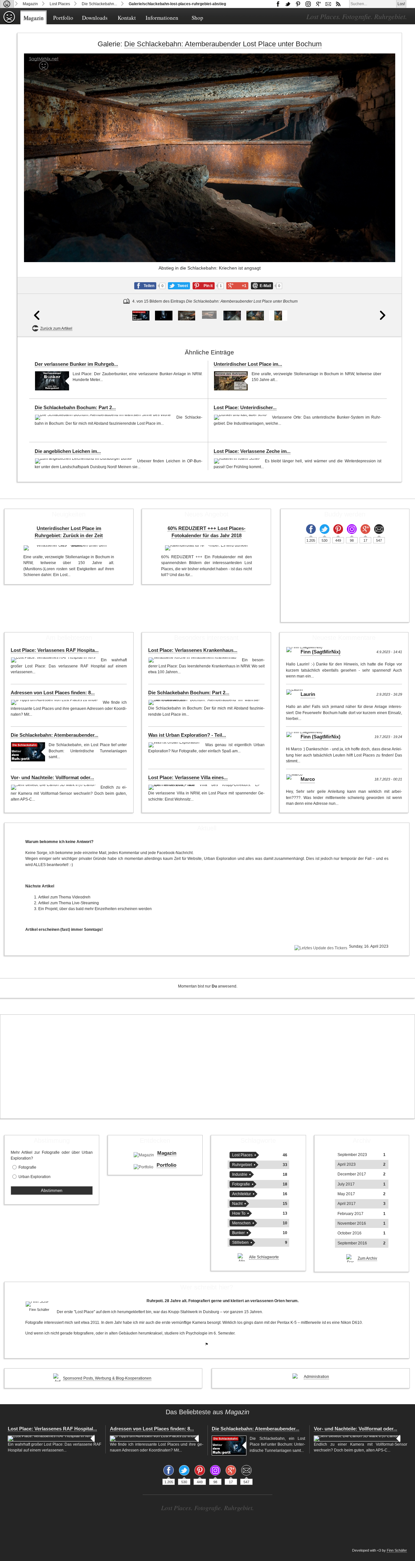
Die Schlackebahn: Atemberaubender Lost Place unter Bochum (223, 44)
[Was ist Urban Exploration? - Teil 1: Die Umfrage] (175, 745)
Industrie (239, 1174)
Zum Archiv (367, 1258)
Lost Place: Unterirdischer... (245, 407)
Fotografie (27, 1167)
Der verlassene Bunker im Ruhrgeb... (76, 364)
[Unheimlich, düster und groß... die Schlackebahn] (163, 315)
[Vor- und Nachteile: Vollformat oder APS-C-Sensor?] (54, 787)
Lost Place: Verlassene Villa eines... (188, 777)
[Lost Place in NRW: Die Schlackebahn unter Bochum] (141, 315)
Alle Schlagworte (264, 1257)
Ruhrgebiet (242, 1164)
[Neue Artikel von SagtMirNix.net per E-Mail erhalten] (328, 3)
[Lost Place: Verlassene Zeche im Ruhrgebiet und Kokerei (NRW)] (238, 461)
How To (238, 1213)
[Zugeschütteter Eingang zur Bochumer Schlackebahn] (232, 315)
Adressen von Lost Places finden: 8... (53, 692)
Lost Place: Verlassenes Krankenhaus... (192, 650)
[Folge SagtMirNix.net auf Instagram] (308, 3)
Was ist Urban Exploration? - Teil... (187, 735)
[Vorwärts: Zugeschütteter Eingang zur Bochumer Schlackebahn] (382, 194)
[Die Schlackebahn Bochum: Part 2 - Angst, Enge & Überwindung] (104, 417)
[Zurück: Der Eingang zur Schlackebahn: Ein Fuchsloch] (37, 194)
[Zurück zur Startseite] (7, 4)
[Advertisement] (207, 1066)
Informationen (162, 17)
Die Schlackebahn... (99, 4)
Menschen (241, 1223)
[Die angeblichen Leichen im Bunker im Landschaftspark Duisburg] (84, 461)
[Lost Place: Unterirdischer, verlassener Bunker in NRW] (241, 417)
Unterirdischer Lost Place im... (248, 364)
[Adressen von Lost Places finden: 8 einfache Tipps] (55, 702)
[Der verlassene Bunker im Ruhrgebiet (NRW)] (52, 381)
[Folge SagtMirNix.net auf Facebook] (277, 3)
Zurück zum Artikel (56, 328)
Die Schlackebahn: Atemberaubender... (54, 735)
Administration (316, 1376)
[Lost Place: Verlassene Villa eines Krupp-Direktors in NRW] (204, 787)
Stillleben (240, 1242)
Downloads (95, 17)
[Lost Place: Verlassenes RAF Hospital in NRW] (54, 660)
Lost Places (60, 4)
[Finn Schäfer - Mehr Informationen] (39, 1304)
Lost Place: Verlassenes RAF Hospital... (52, 1428)
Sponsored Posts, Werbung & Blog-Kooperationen (107, 1378)
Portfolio (63, 17)
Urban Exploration (34, 1176)
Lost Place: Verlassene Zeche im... (252, 451)
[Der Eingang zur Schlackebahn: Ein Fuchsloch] (187, 315)
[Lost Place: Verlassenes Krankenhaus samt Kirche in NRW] (193, 660)
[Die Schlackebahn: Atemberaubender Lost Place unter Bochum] (28, 752)
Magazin (30, 4)
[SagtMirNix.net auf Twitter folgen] (287, 3)
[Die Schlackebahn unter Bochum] (278, 315)
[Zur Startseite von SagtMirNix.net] (9, 22)
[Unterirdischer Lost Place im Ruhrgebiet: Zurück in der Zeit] (231, 381)
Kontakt (127, 17)
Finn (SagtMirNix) (320, 651)
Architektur (241, 1194)
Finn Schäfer (397, 1550)
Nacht (237, 1203)
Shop (197, 17)
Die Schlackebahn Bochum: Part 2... (75, 407)
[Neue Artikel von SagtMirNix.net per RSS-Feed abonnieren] (338, 3)
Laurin (308, 694)
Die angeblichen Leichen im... (68, 451)
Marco (308, 779)
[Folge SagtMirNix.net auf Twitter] (324, 529)
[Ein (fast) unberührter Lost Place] (255, 315)
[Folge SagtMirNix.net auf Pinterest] (298, 3)
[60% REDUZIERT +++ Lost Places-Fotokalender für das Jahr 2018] (206, 548)
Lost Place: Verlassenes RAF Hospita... (55, 650)
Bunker (238, 1233)
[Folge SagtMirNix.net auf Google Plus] (318, 3)
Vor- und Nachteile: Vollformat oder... (52, 777)
